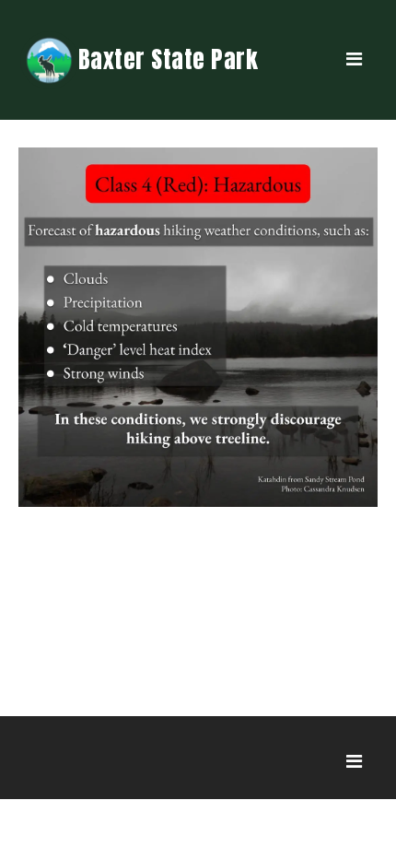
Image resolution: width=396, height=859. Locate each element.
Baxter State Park (168, 58)
